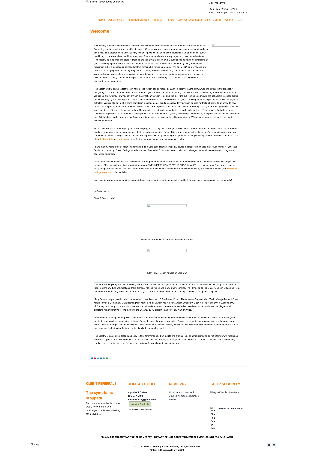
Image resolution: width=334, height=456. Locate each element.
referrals (122, 139)
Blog (207, 19)
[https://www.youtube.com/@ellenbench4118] (274, 445)
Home (101, 19)
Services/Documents (189, 19)
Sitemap (35, 444)
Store (171, 19)
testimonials (106, 139)
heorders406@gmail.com (141, 399)
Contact (217, 19)
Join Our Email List (140, 404)
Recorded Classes (138, 19)
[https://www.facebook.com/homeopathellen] (269, 445)
